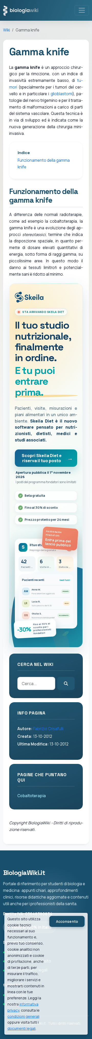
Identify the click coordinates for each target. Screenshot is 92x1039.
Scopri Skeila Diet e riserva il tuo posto (42, 458)
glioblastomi (62, 93)
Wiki (6, 30)
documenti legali (21, 1028)
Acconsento (67, 921)
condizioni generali (23, 1016)
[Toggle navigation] (82, 10)
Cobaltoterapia (31, 795)
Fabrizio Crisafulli (48, 728)
